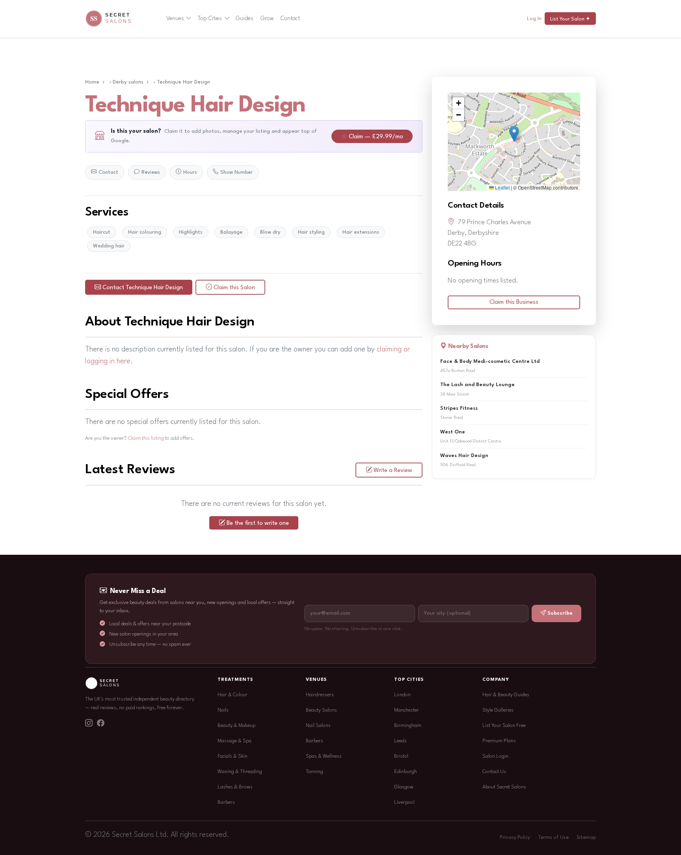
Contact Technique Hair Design (142, 288)
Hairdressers (320, 694)
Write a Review (393, 471)
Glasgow (403, 787)
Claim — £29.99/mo (376, 137)
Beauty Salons (321, 710)
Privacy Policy (515, 837)
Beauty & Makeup (236, 725)
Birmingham (407, 725)
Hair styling (311, 232)
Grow (267, 18)
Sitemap (586, 837)
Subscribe (560, 613)
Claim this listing (146, 438)
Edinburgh (405, 771)
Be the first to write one (258, 523)
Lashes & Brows (235, 787)
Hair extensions (360, 232)
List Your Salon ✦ (570, 19)
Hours (190, 172)
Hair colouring (144, 232)
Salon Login (495, 756)
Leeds (400, 740)
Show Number (236, 172)
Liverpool (404, 802)
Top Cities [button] (210, 18)
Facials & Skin (232, 756)
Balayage (231, 232)
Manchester (406, 710)
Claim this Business (513, 302)
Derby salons (128, 82)
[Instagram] (88, 724)
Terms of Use (553, 837)
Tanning (314, 771)
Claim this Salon (234, 288)
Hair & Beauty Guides (505, 694)
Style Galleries (498, 710)
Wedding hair (109, 246)
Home (92, 82)
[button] (514, 134)
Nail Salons (318, 725)
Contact (290, 18)
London (402, 694)
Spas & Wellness (324, 756)
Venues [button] (175, 18)
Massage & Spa (234, 740)
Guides (244, 18)
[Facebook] (100, 724)
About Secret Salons (504, 787)
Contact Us (494, 771)
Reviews (150, 172)
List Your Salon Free (504, 725)
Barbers (226, 802)
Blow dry (270, 232)
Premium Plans (499, 740)
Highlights (191, 232)
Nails (223, 710)
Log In (534, 18)
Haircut (101, 232)
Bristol (401, 756)
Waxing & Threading (240, 771)
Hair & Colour (232, 694)
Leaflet (502, 187)
